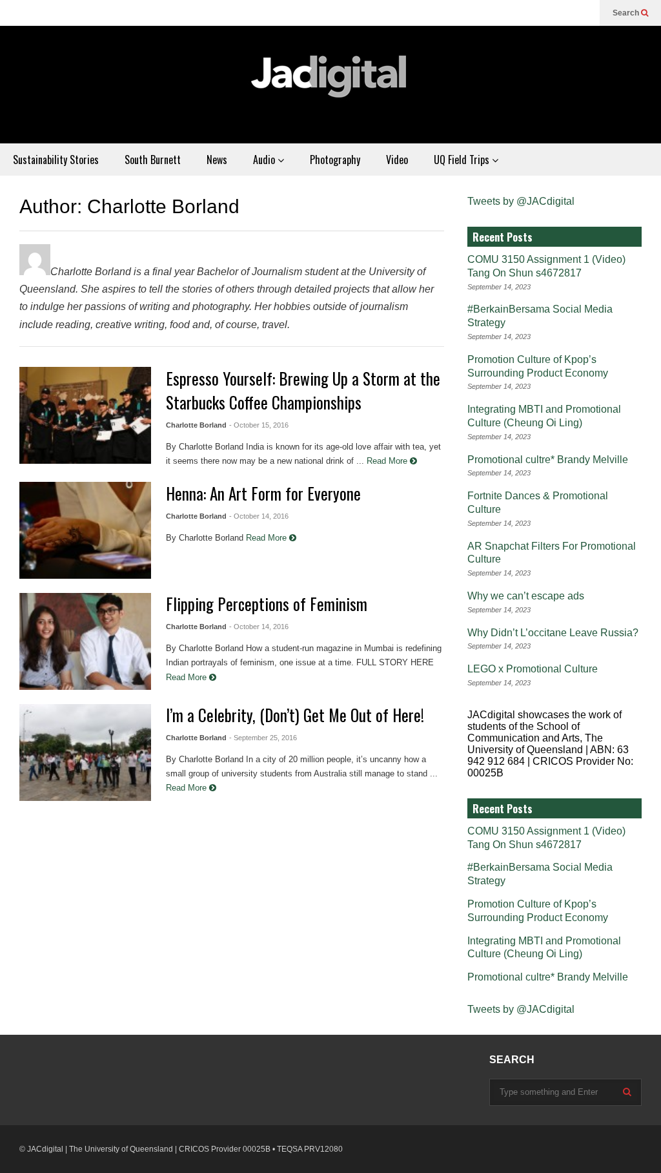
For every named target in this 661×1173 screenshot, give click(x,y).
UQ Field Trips (463, 159)
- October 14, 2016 (259, 516)
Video (397, 159)
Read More (388, 461)
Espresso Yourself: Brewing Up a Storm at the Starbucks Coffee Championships (303, 390)
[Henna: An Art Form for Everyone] (85, 530)
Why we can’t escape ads (525, 595)
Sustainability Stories (56, 159)
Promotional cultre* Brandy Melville (547, 459)
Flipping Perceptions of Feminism (266, 604)
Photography (335, 159)
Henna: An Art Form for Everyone (263, 493)
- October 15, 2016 (259, 425)
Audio (265, 159)
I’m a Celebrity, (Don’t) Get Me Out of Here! (295, 715)
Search (627, 12)
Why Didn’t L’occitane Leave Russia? (552, 632)
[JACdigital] (330, 84)
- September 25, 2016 (263, 738)
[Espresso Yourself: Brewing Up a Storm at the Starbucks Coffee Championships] (85, 415)
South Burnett (153, 159)
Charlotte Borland (196, 425)
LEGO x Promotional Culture (532, 668)
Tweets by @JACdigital (521, 201)
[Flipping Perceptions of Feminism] (85, 641)
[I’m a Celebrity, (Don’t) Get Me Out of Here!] (85, 752)
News (217, 159)
